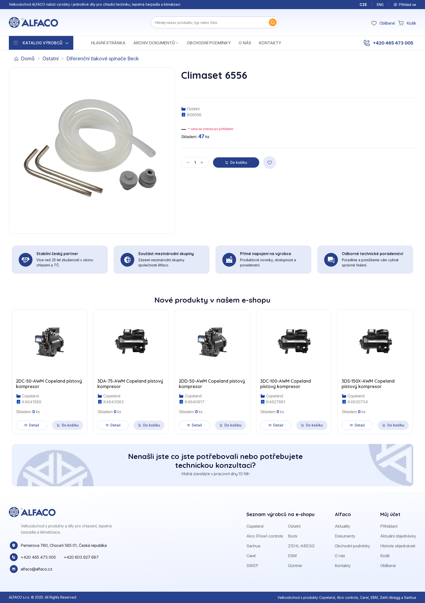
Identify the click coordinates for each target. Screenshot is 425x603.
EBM (292, 555)
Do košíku (238, 162)
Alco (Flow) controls (264, 536)
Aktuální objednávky (398, 536)
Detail (34, 425)
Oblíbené (388, 565)
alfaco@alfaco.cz (36, 569)
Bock (292, 536)
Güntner (295, 565)
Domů (28, 59)
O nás (245, 42)
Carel (251, 555)
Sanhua (253, 545)
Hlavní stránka (108, 42)
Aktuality (342, 526)
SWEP (252, 565)
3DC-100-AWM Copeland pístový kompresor (285, 383)
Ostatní (51, 59)
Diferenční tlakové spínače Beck (102, 59)
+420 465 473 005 (393, 43)
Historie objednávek (397, 545)
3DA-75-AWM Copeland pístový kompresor (130, 383)
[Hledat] (273, 22)
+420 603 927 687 (81, 557)
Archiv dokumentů (154, 42)
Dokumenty (345, 536)
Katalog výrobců (42, 42)
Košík (385, 555)
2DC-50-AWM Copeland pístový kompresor (49, 383)
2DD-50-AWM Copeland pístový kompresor (212, 383)
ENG (380, 4)
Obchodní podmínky (209, 42)
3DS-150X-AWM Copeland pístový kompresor (368, 383)
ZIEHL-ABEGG (301, 545)
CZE (363, 4)
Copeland (254, 526)
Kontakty (270, 42)
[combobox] (215, 22)
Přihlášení (388, 526)
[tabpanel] (212, 368)
